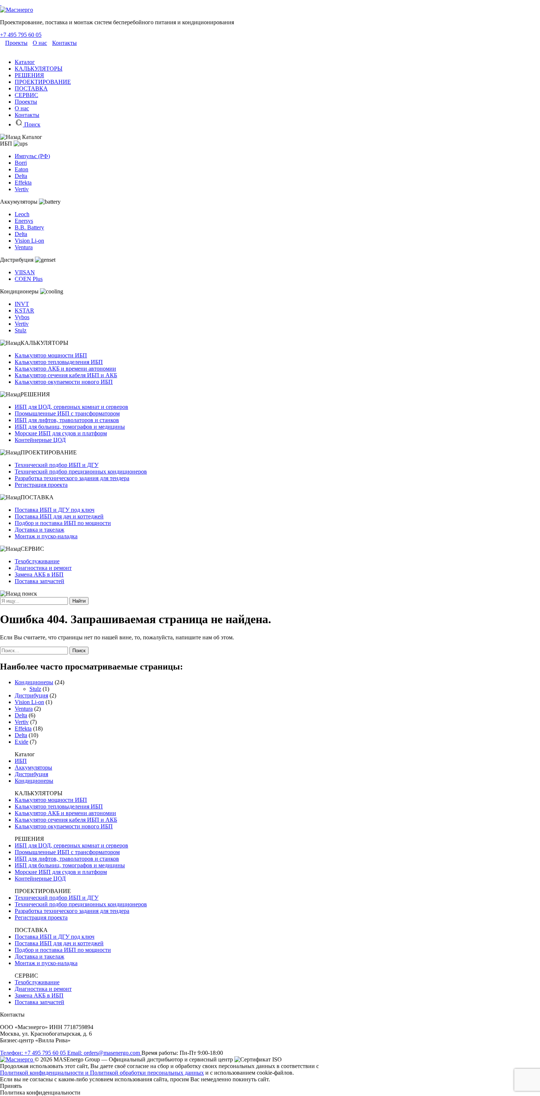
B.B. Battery (29, 227)
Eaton (21, 169)
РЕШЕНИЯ (29, 75)
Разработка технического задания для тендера (72, 478)
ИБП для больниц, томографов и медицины (70, 427)
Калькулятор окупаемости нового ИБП (64, 382)
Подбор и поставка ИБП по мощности (63, 523)
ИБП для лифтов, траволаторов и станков (67, 420)
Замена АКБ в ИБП (39, 574)
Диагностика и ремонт (43, 568)
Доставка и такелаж (39, 529)
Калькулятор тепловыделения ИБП (59, 362)
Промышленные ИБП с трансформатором (67, 413)
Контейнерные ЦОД (40, 440)
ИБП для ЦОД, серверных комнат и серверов (71, 407)
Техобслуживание (37, 561)
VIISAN (25, 272)
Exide (21, 742)
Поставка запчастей (39, 581)
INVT (22, 304)
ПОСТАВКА (31, 88)
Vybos (22, 317)
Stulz (20, 330)
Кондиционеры (34, 682)
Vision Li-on (29, 241)
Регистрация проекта (41, 485)
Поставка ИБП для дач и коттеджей (59, 516)
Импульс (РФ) (32, 156)
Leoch (22, 214)
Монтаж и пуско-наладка (46, 536)
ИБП (21, 761)
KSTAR (24, 310)
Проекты (16, 43)
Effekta (23, 182)
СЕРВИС (26, 95)
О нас (40, 43)
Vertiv (22, 189)
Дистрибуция (31, 695)
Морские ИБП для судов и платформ (61, 433)
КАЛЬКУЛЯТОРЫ (38, 68)
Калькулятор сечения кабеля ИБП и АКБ (66, 375)
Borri (21, 163)
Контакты (64, 43)
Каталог (25, 62)
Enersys (24, 221)
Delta (21, 176)
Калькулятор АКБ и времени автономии (65, 368)
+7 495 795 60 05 (21, 35)
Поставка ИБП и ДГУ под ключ (54, 510)
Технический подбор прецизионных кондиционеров (81, 471)
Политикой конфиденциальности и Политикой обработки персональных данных (102, 1073)
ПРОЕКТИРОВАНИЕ (43, 82)
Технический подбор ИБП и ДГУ (56, 465)
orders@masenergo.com (104, 1053)
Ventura (24, 247)
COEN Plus (29, 279)
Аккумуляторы (33, 767)
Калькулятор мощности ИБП (51, 355)
